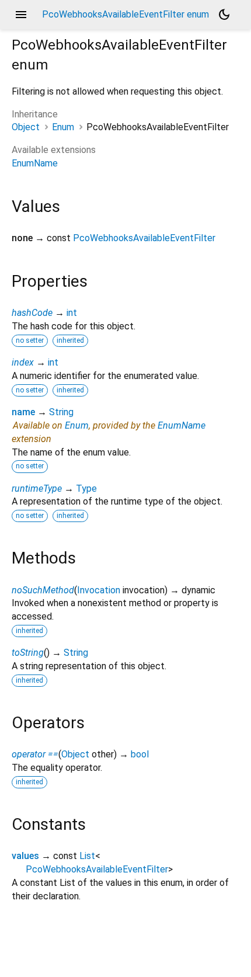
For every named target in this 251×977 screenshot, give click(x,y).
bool (140, 754)
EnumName (35, 163)
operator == (35, 754)
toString (28, 652)
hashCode (32, 312)
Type (86, 488)
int (72, 312)
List (87, 855)
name (23, 412)
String (61, 412)
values (25, 855)
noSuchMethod (43, 590)
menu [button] (21, 15)
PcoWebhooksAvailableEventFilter (144, 238)
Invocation (98, 590)
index (23, 362)
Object (26, 127)
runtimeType (37, 488)
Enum (63, 127)
